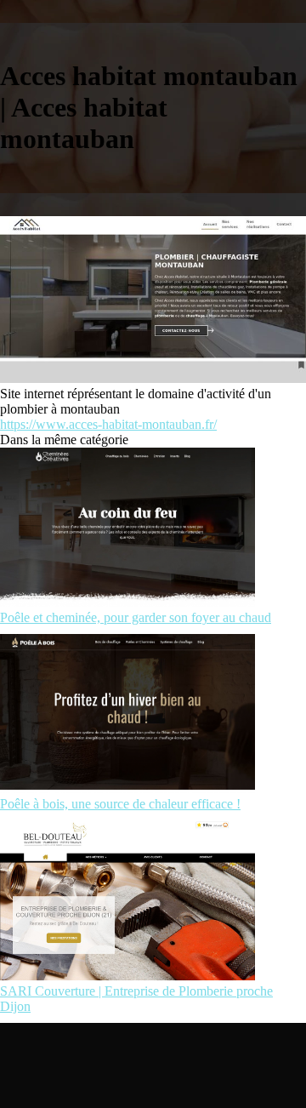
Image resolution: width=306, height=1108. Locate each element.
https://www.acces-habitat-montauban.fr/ (108, 424)
